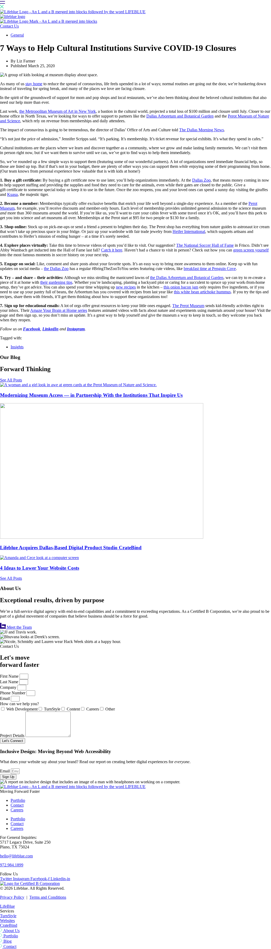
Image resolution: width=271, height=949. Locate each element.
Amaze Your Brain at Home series (58, 310)
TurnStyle (52, 709)
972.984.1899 (11, 865)
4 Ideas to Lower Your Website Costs (39, 568)
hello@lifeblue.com (16, 856)
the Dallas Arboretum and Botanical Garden (186, 277)
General (17, 35)
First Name (10, 676)
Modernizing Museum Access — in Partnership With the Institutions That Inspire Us (91, 395)
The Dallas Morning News (201, 130)
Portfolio (18, 800)
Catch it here (111, 250)
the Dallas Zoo (56, 268)
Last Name (9, 682)
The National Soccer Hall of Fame (205, 245)
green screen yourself (251, 250)
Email (5, 698)
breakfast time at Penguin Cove (210, 268)
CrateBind (8, 925)
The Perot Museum (188, 305)
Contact (17, 805)
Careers (92, 709)
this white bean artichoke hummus (202, 292)
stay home (33, 84)
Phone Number (13, 693)
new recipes (126, 287)
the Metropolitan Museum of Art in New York (57, 111)
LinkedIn (50, 329)
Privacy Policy (12, 897)
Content (73, 709)
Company (8, 687)
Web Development (22, 709)
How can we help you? (19, 703)
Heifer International (189, 231)
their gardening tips (56, 282)
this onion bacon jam (181, 287)
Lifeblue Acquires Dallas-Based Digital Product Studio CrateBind (71, 547)
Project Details (12, 735)
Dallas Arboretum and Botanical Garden (180, 116)
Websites (7, 920)
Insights (17, 347)
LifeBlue (7, 906)
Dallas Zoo (201, 180)
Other (110, 709)
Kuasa (12, 194)
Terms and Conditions (47, 897)
